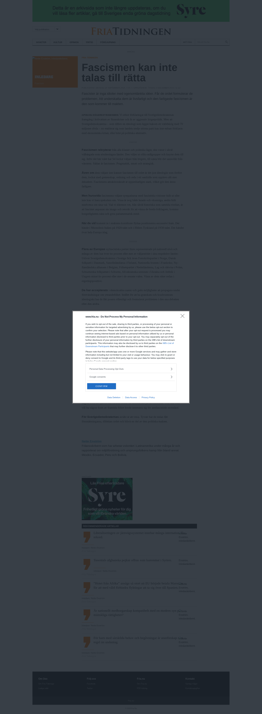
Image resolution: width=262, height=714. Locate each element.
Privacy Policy (148, 397)
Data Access (131, 397)
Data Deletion (113, 397)
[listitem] (131, 369)
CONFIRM (102, 386)
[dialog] (131, 357)
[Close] (183, 317)
